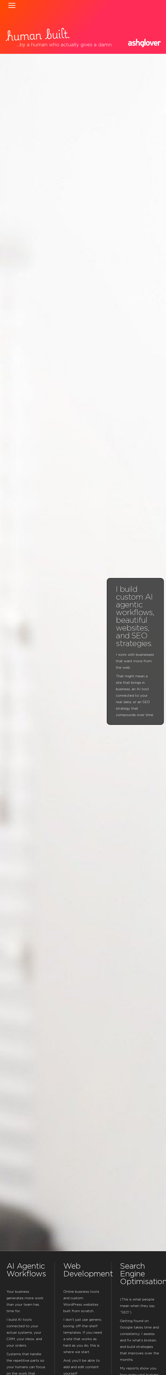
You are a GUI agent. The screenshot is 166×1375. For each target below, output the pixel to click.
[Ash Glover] (144, 43)
